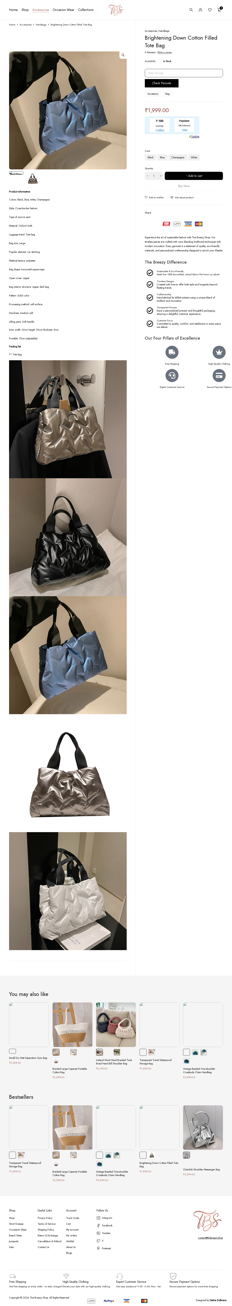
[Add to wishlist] (154, 197)
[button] (123, 55)
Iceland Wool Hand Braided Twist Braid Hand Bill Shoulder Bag (114, 1062)
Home (12, 24)
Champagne (177, 157)
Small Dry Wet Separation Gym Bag (28, 1058)
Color (147, 151)
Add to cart (195, 176)
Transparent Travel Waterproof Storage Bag (156, 1062)
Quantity (149, 168)
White (194, 157)
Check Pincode (161, 83)
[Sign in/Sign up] (200, 10)
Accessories (26, 24)
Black (150, 157)
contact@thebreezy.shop (210, 1238)
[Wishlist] (210, 10)
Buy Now (184, 186)
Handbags (41, 24)
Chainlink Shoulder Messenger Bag (201, 1169)
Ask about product (184, 197)
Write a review (164, 52)
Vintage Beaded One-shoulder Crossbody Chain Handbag (199, 1070)
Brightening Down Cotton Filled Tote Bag (159, 1164)
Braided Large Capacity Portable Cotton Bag (70, 1070)
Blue (162, 157)
